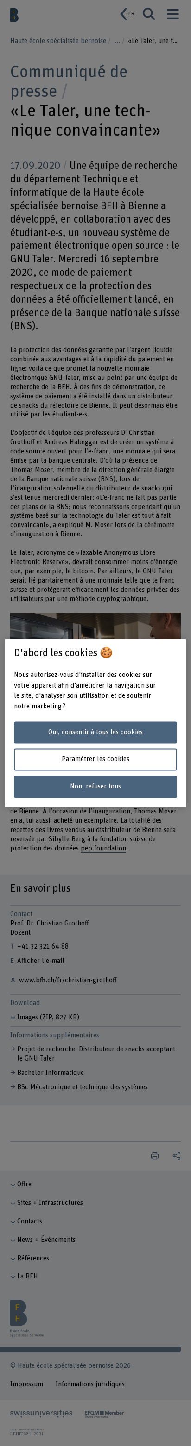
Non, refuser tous (95, 786)
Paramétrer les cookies (95, 759)
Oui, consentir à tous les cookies (95, 732)
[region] (95, 723)
